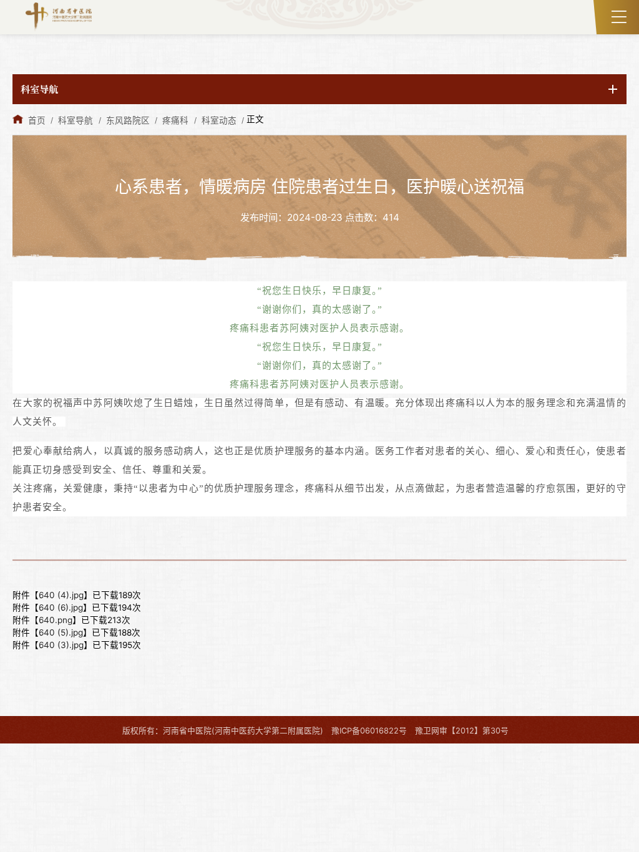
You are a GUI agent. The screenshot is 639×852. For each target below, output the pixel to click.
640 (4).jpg (61, 595)
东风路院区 (128, 120)
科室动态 (219, 120)
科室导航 (75, 120)
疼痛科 (175, 120)
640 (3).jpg (61, 645)
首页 (37, 120)
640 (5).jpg (61, 632)
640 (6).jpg (61, 607)
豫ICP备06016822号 (369, 730)
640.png (55, 620)
